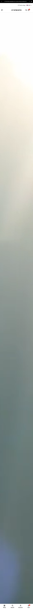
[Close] (31, 1)
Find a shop (22, 5)
